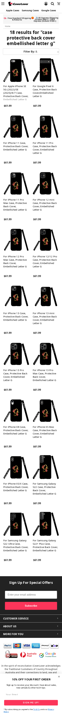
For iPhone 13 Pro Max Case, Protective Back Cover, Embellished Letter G (44, 375)
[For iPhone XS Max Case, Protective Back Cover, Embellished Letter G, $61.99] (46, 411)
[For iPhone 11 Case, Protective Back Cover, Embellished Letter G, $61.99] (16, 127)
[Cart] (59, 1)
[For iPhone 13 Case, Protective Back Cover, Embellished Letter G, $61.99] (16, 297)
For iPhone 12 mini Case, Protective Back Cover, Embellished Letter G (45, 204)
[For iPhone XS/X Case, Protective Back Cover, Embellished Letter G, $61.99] (16, 467)
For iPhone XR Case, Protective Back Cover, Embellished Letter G (15, 430)
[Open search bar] (52, 1)
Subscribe (31, 605)
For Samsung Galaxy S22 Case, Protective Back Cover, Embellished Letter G (44, 488)
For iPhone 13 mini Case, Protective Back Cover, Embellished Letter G (45, 318)
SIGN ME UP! (31, 702)
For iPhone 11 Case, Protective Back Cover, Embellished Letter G (15, 146)
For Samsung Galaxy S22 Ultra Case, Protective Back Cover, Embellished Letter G (15, 545)
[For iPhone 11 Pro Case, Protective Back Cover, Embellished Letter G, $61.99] (46, 127)
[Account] (46, 1)
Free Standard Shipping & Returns (19, 19)
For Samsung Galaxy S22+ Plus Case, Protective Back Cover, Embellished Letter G (45, 545)
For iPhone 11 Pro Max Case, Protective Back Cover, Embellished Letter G (15, 204)
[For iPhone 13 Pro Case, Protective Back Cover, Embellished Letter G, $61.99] (16, 354)
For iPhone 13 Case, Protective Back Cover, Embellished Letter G (15, 316)
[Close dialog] (59, 676)
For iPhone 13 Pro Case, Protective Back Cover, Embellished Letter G (15, 375)
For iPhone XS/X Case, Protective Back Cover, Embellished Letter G (15, 487)
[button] (31, 51)
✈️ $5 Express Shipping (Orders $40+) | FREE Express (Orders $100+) (46, 19)
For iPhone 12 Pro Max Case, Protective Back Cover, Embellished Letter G (15, 261)
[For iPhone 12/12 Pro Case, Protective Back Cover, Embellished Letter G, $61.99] (46, 240)
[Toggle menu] (4, 3)
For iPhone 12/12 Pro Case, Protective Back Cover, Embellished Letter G (45, 261)
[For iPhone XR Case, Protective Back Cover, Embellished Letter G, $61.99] (16, 411)
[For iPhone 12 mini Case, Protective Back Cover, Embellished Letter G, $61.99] (46, 183)
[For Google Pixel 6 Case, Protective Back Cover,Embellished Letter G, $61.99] (46, 70)
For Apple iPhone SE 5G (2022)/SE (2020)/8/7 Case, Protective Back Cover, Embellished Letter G (15, 93)
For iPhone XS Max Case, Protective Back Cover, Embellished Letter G (45, 431)
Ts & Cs (36, 709)
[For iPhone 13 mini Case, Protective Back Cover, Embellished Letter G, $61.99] (46, 297)
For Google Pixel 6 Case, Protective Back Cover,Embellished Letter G (45, 91)
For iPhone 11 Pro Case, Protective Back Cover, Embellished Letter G (45, 147)
